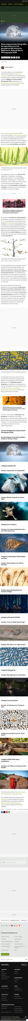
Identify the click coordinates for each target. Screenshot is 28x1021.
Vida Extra (16, 973)
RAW (15, 950)
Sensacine (16, 979)
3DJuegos (16, 971)
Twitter (14, 57)
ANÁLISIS (10, 4)
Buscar (26, 959)
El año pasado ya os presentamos (10, 133)
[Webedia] (25, 1)
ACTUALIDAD (4, 4)
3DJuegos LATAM (17, 1006)
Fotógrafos (3, 939)
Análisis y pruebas (5, 936)
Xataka (2, 971)
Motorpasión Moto (18, 989)
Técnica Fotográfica (5, 946)
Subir (23, 964)
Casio (4, 21)
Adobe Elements (5, 950)
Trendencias (3, 996)
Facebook (12, 57)
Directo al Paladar (5, 988)
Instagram (14, 925)
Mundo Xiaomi (4, 978)
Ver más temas (5, 954)
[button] (9, 67)
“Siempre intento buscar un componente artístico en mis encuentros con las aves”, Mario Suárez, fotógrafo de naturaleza (14, 409)
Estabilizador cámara (14, 920)
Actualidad (14, 809)
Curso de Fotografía (18, 944)
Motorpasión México (18, 1012)
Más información (15, 1019)
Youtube (12, 925)
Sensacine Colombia (18, 1010)
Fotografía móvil (17, 939)
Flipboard (16, 57)
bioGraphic (4, 799)
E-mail (19, 57)
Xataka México (4, 1006)
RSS (17, 925)
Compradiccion (4, 1000)
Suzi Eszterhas (10, 223)
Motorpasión (17, 988)
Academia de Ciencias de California (11, 83)
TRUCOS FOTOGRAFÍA (18, 4)
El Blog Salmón (17, 996)
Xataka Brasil (4, 1008)
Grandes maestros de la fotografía (19, 947)
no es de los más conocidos (19, 135)
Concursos (8, 809)
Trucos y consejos (18, 936)
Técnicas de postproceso (6, 941)
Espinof (15, 981)
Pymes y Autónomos (18, 998)
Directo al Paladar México (6, 1012)
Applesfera (3, 975)
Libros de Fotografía (5, 944)
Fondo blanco (24, 920)
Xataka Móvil (4, 973)
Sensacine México (18, 1008)
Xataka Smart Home (5, 976)
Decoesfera (3, 998)
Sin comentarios (6, 57)
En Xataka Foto (5, 208)
